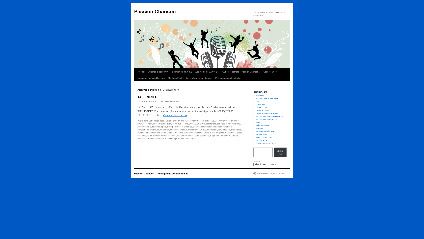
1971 (186, 123)
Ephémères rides (156, 120)
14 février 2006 (150, 123)
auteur (153, 126)
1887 (174, 123)
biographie (161, 126)
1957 (180, 123)
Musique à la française (214, 132)
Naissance (230, 132)
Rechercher (280, 152)
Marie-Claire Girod (169, 132)
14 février (182, 120)
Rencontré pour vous (264, 137)
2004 (191, 123)
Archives (257, 161)
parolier (156, 135)
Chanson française (213, 126)
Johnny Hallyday (213, 129)
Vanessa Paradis (145, 138)
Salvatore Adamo (185, 135)
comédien (164, 129)
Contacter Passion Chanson (151, 78)
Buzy (195, 126)
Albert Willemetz (233, 123)
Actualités (260, 95)
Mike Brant (188, 132)
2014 (202, 123)
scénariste (204, 135)
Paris (149, 135)
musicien (198, 132)
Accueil (141, 71)
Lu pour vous (261, 134)
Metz (181, 132)
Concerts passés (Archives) (267, 113)
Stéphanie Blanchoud (220, 135)
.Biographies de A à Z (181, 71)
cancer (201, 126)
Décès (182, 129)
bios (257, 101)
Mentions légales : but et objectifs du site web (190, 78)
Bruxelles (188, 126)
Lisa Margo (236, 129)
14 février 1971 (223, 120)
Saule (196, 135)
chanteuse (154, 129)
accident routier (213, 123)
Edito (258, 122)
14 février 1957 (208, 120)
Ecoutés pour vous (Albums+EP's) (269, 116)
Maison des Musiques (150, 132)
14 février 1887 (194, 120)
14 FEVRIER (147, 96)
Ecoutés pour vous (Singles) (267, 119)
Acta (223, 123)
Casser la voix (270, 71)
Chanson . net (261, 107)
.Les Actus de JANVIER (206, 71)
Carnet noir (260, 104)
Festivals (259, 128)
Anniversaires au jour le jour (267, 98)
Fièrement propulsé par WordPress (271, 173)
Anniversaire (143, 126)
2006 (197, 123)
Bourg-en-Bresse (175, 126)
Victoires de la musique (164, 138)
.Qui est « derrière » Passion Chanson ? (241, 71)
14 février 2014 (164, 123)
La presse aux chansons (265, 131)
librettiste (226, 129)
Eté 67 (202, 129)
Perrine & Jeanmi (168, 135)
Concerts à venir (262, 110)
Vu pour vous (261, 140)
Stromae (234, 135)
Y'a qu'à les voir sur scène (266, 143)
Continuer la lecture (175, 115)
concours (174, 129)
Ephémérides (192, 129)
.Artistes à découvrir (158, 71)
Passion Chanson (155, 11)
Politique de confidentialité (227, 78)
